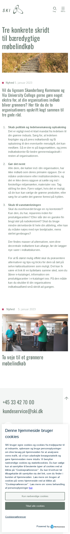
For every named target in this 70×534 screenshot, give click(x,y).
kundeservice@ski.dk (23, 411)
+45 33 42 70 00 (18, 402)
